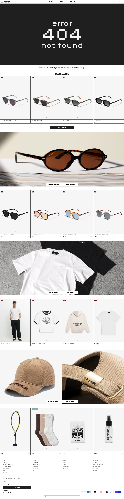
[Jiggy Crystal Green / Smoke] (77, 97)
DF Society (65, 462)
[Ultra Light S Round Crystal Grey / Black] (15, 97)
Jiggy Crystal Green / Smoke (68, 120)
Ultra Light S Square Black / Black (7, 234)
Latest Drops (95, 468)
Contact (4, 475)
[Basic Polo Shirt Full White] (15, 320)
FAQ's (4, 470)
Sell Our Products (66, 466)
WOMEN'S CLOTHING (53, 292)
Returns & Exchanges (7, 466)
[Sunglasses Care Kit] (109, 429)
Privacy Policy (35, 466)
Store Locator (65, 468)
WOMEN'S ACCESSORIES (53, 401)
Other (15, 484)
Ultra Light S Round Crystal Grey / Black (8, 120)
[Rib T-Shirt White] (109, 320)
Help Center (5, 462)
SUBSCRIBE (17, 487)
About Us (64, 464)
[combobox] (53, 497)
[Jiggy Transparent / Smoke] (46, 97)
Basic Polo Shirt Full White (6, 343)
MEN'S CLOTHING (70, 292)
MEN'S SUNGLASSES (70, 184)
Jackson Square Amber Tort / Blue (69, 234)
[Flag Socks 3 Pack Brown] (46, 429)
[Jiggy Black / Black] (109, 97)
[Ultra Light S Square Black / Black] (15, 212)
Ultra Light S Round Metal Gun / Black (101, 234)
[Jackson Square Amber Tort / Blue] (77, 212)
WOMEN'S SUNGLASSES (53, 184)
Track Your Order (6, 468)
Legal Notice (35, 462)
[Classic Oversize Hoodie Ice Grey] (77, 320)
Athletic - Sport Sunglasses (98, 464)
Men (5, 484)
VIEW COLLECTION (62, 127)
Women (10, 484)
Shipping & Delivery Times (8, 464)
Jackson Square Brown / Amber (37, 234)
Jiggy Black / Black (97, 120)
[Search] (116, 1)
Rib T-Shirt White (97, 343)
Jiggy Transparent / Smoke (37, 120)
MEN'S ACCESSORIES (70, 401)
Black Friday (95, 470)
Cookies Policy (35, 468)
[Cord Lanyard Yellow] (15, 429)
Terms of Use (35, 470)
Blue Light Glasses (96, 466)
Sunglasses (95, 462)
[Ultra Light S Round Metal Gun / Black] (109, 212)
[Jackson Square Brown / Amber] (46, 212)
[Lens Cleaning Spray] (77, 429)
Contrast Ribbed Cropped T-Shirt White (39, 343)
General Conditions (36, 464)
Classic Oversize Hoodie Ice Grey (69, 343)
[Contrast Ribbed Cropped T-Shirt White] (46, 320)
